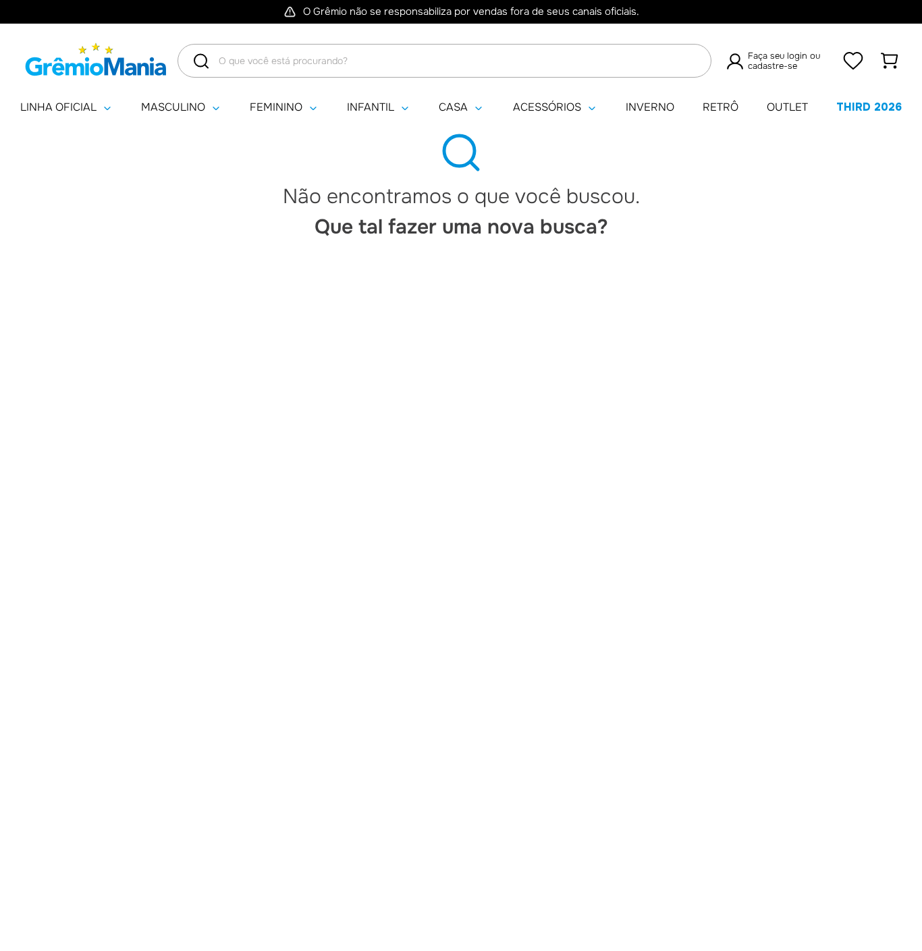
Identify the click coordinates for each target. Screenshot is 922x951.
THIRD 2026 (869, 107)
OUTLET (787, 107)
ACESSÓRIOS (547, 107)
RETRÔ (720, 107)
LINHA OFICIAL (58, 107)
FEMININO (276, 107)
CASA (453, 107)
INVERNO (650, 107)
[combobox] (444, 61)
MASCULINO (173, 107)
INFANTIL (370, 107)
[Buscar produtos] (201, 61)
